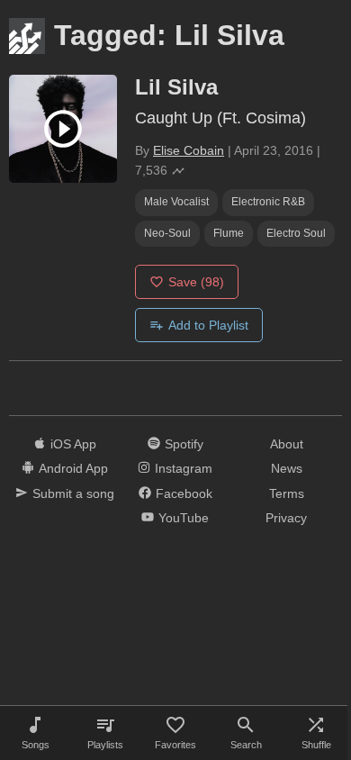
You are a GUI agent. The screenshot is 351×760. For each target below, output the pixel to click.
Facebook (184, 493)
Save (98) (196, 282)
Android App (73, 468)
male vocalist (176, 201)
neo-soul (167, 233)
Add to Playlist (208, 325)
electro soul (296, 233)
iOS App (73, 444)
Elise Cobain (188, 150)
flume (228, 233)
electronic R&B (268, 201)
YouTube (183, 518)
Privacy (286, 518)
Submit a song (73, 493)
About (286, 444)
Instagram (183, 468)
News (286, 468)
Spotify (184, 444)
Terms (286, 493)
